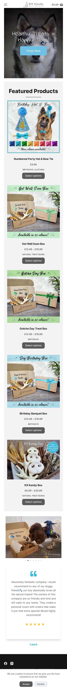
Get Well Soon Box (33, 243)
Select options (33, 175)
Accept (26, 684)
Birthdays (28, 169)
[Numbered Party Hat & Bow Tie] (33, 126)
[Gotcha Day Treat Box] (33, 296)
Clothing (39, 169)
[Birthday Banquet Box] (33, 381)
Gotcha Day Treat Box (33, 328)
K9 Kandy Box (33, 485)
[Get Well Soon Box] (33, 211)
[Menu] (5, 4)
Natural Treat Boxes (33, 254)
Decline (40, 684)
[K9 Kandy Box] (33, 459)
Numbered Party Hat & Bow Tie (33, 158)
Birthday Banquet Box (33, 413)
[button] (9, 537)
